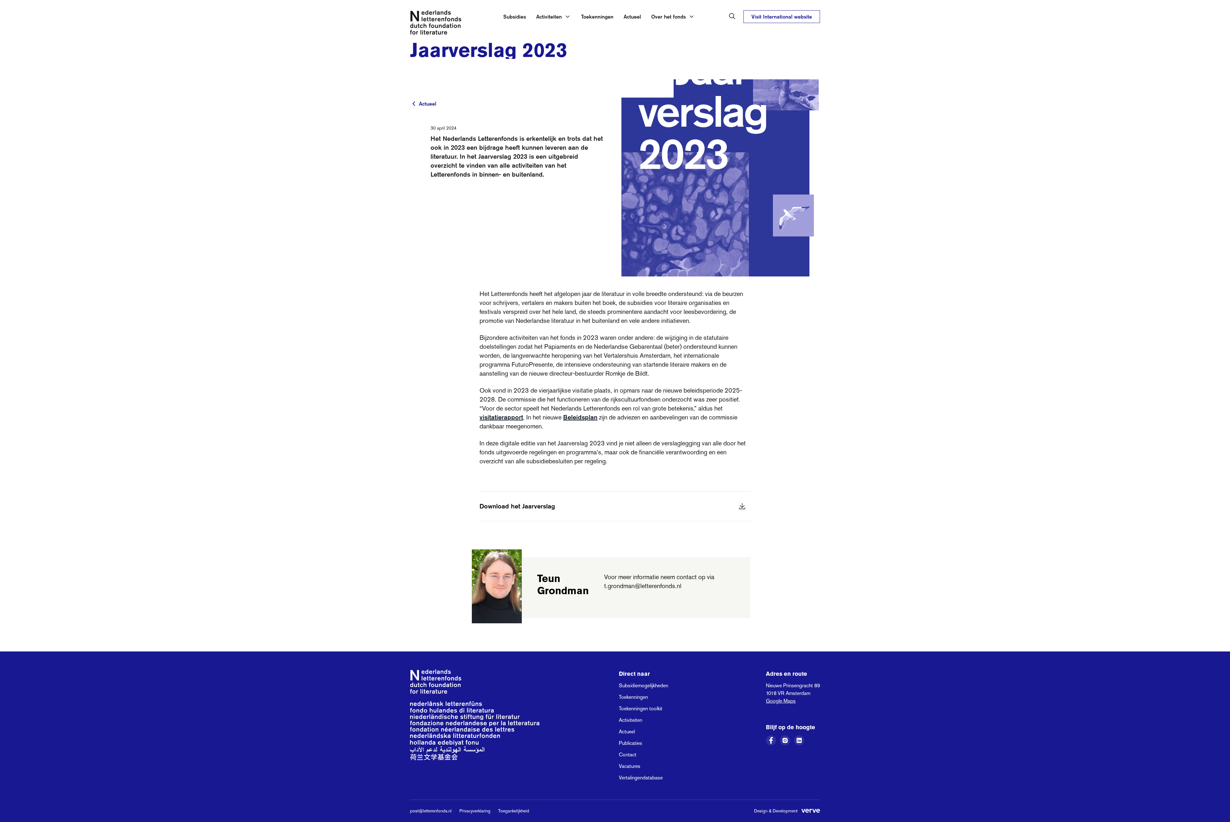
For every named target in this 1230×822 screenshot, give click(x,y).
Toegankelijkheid (513, 811)
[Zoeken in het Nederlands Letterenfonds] (732, 16)
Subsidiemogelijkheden (643, 685)
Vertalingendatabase (641, 777)
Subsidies (514, 16)
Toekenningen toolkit (640, 708)
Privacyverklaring (474, 811)
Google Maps (781, 701)
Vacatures (629, 766)
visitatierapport (501, 417)
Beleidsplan (580, 417)
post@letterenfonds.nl (431, 811)
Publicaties (630, 743)
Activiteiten (630, 720)
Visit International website (781, 16)
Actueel (632, 16)
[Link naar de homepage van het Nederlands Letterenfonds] (436, 23)
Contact (627, 754)
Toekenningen (597, 16)
